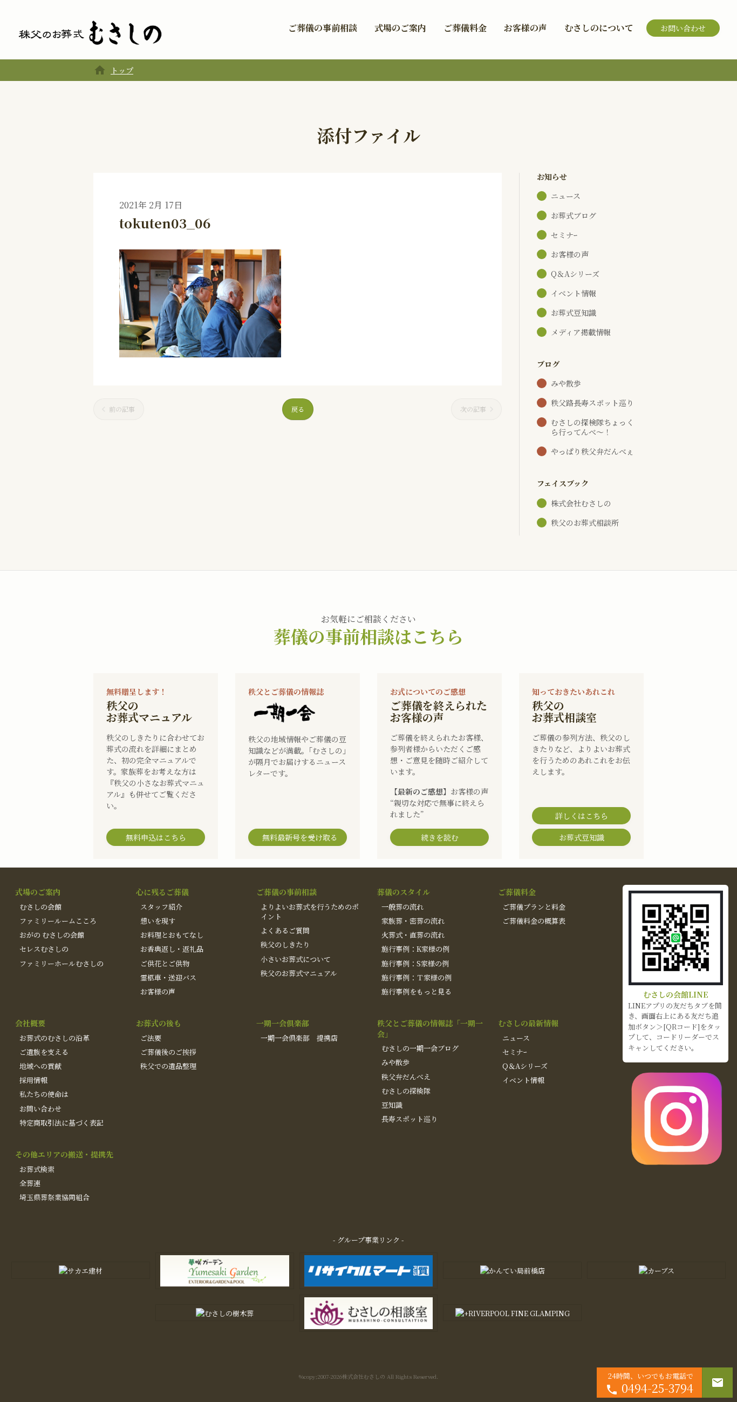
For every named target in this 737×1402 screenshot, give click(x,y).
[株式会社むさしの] (90, 33)
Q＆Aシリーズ (575, 273)
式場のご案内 (400, 28)
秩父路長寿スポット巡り (592, 402)
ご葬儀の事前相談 (322, 28)
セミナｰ (564, 234)
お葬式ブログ (573, 215)
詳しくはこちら (581, 815)
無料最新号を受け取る (300, 837)
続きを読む (440, 837)
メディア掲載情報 (581, 332)
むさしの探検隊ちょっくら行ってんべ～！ (592, 427)
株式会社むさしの (581, 503)
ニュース (566, 196)
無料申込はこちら (156, 837)
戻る (297, 409)
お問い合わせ (683, 28)
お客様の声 (525, 28)
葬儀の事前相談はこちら (368, 636)
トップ (122, 70)
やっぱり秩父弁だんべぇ (592, 451)
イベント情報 (573, 293)
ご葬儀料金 (465, 28)
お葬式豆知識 (573, 312)
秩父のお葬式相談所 (585, 522)
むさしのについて (598, 28)
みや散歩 (566, 383)
